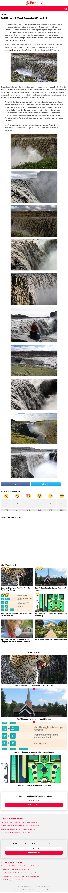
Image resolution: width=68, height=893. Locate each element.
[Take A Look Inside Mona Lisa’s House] (51, 629)
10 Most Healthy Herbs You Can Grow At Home (15, 832)
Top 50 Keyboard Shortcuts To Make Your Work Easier (16, 615)
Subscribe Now (34, 805)
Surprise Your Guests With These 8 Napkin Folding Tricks (18, 829)
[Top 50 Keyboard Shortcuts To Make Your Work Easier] (17, 603)
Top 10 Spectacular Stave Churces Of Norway (51, 589)
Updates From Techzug (12, 862)
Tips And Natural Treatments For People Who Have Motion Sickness (15, 640)
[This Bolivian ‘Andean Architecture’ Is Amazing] (51, 603)
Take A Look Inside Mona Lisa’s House (51, 639)
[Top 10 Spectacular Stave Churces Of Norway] (51, 577)
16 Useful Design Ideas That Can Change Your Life (16, 880)
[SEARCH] (65, 8)
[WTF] (41, 568)
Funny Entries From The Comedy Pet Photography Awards (19, 822)
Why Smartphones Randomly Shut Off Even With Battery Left (20, 876)
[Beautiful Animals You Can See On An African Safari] (17, 577)
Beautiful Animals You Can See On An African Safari (15, 589)
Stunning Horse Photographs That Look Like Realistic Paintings (20, 825)
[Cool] (3, 594)
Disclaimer (42, 890)
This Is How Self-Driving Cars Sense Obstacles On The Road (20, 866)
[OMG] (7, 568)
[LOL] (37, 568)
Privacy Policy (33, 890)
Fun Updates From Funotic (13, 819)
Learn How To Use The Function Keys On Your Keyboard (18, 873)
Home (17, 890)
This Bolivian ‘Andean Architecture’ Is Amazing (51, 615)
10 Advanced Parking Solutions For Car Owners (15, 869)
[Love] (3, 568)
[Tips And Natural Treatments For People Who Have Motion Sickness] (17, 629)
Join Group (24, 890)
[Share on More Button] (64, 484)
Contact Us (50, 890)
